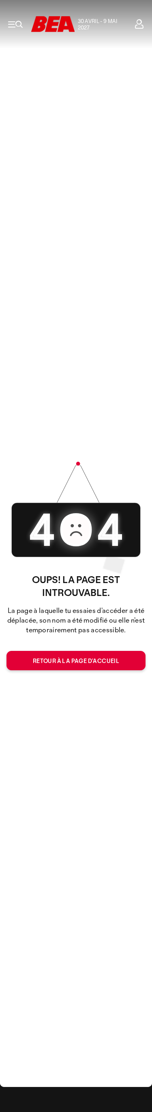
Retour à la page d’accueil (76, 660)
